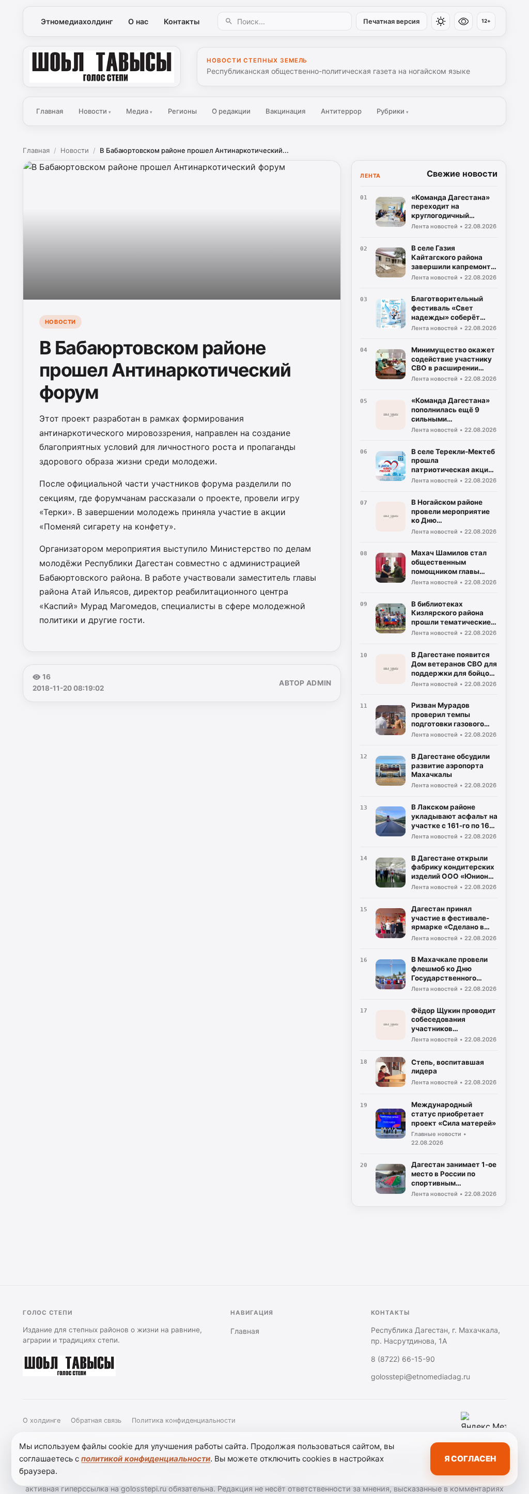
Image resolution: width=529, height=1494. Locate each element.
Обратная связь (96, 1420)
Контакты (181, 21)
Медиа (139, 111)
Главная (49, 111)
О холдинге (41, 1420)
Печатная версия (391, 21)
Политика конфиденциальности (184, 1420)
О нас (138, 21)
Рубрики (393, 111)
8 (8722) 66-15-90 (403, 1359)
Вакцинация (285, 111)
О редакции (231, 111)
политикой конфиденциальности (145, 1459)
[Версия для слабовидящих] (463, 21)
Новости (95, 111)
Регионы (182, 111)
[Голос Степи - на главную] (102, 66)
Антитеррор (341, 111)
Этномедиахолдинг (77, 21)
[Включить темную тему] (440, 21)
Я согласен (470, 1459)
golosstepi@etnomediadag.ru (420, 1376)
